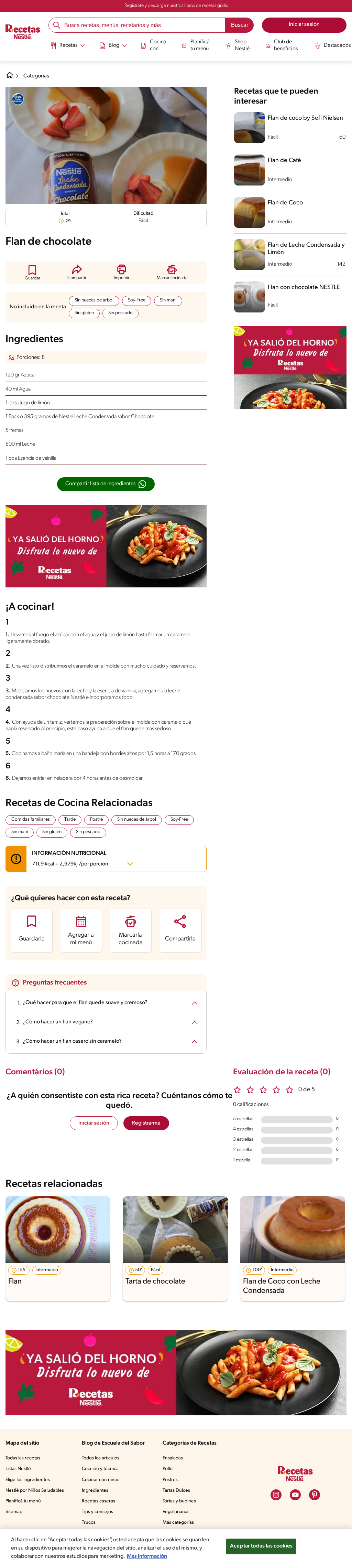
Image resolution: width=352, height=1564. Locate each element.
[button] (32, 272)
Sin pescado (120, 313)
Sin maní (168, 300)
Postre (96, 819)
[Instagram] (276, 1495)
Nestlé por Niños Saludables (35, 1490)
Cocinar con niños (100, 1479)
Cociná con (158, 45)
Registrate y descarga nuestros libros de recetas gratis (176, 5)
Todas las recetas (23, 1458)
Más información (147, 1556)
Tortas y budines (179, 1501)
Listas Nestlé (18, 1468)
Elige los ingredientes (28, 1479)
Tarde (70, 819)
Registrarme (146, 1123)
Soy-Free (136, 300)
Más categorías (178, 1522)
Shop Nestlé (242, 45)
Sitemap (14, 1511)
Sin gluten (84, 313)
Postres (170, 1479)
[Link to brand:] (18, 99)
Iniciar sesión (93, 1123)
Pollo (168, 1468)
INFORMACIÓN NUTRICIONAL (70, 859)
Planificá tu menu (200, 45)
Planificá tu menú (23, 1501)
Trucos (89, 1522)
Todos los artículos (100, 1458)
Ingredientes (95, 1490)
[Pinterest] (314, 1495)
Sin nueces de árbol (94, 300)
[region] (176, 1546)
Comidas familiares (30, 819)
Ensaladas (173, 1458)
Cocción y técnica (100, 1468)
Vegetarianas (176, 1511)
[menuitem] (67, 48)
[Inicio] (23, 32)
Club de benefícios (286, 45)
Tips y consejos (97, 1511)
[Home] (10, 78)
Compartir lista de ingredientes (100, 484)
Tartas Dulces (176, 1490)
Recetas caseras (98, 1501)
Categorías (36, 76)
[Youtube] (295, 1495)
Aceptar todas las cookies (261, 1546)
